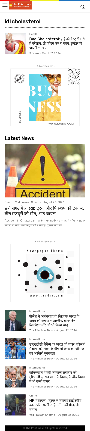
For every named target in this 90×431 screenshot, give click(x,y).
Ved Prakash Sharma (28, 202)
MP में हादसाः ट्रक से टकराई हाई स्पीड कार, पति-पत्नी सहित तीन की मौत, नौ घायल (55, 405)
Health (33, 34)
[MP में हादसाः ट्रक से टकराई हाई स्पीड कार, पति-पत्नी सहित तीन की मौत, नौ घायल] (15, 404)
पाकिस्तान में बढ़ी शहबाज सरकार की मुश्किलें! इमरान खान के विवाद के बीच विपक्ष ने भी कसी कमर (57, 377)
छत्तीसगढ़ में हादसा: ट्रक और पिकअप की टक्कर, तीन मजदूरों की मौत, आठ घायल (44, 210)
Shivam (34, 53)
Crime (8, 202)
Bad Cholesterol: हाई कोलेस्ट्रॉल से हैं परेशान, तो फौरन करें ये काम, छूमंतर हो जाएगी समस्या (57, 43)
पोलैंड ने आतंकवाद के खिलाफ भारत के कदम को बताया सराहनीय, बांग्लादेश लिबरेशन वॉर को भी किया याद (54, 320)
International (37, 311)
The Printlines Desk (41, 330)
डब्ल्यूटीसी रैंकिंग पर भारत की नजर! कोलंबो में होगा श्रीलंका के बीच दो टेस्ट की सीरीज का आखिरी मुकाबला (57, 348)
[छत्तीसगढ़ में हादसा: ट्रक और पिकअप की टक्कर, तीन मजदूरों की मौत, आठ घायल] (45, 170)
